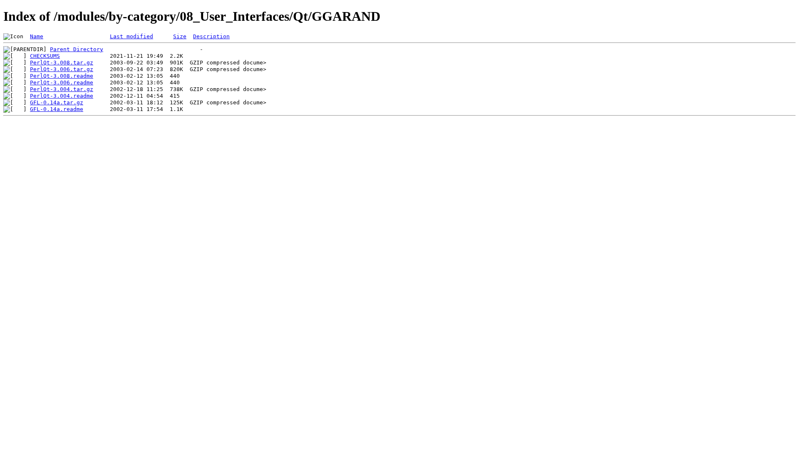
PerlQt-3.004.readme (61, 96)
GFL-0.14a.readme (56, 109)
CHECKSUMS (45, 56)
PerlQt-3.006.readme (61, 82)
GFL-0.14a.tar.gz (56, 102)
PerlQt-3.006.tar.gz (61, 69)
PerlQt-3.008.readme (61, 76)
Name (36, 36)
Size (179, 36)
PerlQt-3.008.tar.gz (61, 62)
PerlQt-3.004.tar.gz (61, 89)
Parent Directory (76, 49)
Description (211, 36)
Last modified (131, 36)
